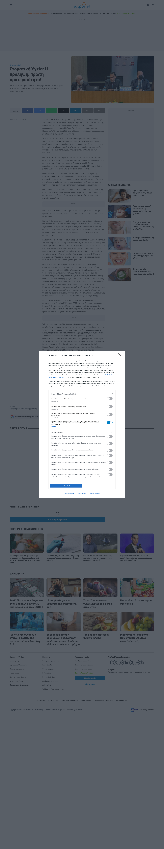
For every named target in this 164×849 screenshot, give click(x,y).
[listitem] (82, 394)
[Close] (120, 355)
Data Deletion (69, 493)
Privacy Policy (95, 493)
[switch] (110, 398)
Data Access (82, 493)
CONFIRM (66, 486)
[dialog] (82, 424)
